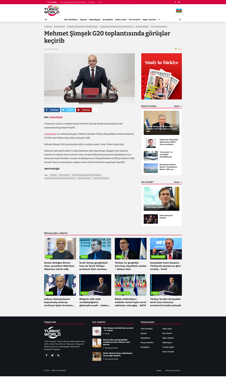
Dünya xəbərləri (158, 257)
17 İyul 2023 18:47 (51, 49)
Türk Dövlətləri (147, 329)
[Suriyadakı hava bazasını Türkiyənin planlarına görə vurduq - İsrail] (166, 248)
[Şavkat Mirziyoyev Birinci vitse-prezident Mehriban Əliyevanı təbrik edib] (161, 123)
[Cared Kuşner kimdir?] (161, 199)
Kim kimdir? (167, 333)
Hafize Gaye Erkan (159, 26)
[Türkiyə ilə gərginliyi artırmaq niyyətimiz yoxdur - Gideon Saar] (131, 248)
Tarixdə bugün (168, 347)
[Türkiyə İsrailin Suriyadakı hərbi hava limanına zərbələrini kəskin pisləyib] (166, 285)
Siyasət (49, 257)
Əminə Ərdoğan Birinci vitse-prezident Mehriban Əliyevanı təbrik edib (59, 265)
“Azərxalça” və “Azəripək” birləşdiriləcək (166, 154)
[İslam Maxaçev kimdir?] (151, 219)
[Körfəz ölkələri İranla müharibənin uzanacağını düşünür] (96, 356)
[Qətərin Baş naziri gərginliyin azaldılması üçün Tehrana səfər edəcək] (96, 343)
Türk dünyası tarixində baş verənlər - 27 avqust (77, 2)
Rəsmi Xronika (168, 352)
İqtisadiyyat (145, 338)
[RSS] (58, 355)
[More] (159, 19)
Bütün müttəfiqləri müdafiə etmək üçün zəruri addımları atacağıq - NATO (130, 302)
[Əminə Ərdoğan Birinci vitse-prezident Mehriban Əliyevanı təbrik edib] (60, 248)
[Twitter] (178, 2)
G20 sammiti (59, 26)
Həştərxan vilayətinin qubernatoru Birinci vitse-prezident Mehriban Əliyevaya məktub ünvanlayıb (169, 144)
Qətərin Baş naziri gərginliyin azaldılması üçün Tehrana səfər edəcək (116, 342)
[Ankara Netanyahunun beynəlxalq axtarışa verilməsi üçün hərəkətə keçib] (60, 285)
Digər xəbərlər (168, 338)
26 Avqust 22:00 (111, 359)
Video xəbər (167, 329)
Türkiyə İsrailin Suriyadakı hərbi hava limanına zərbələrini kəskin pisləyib (165, 302)
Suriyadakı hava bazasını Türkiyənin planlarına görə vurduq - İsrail (165, 265)
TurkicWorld (56, 117)
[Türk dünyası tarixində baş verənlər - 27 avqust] (96, 331)
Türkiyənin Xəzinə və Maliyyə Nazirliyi (117, 26)
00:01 (107, 334)
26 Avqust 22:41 (111, 348)
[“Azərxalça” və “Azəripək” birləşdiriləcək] (151, 155)
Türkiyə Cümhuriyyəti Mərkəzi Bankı (82, 26)
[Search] (180, 19)
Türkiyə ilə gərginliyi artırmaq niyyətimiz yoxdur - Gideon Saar (131, 265)
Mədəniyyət (167, 342)
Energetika (145, 347)
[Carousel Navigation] (131, 2)
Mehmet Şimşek (142, 26)
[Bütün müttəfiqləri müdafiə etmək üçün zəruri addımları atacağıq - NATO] (131, 285)
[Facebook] (175, 2)
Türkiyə (48, 26)
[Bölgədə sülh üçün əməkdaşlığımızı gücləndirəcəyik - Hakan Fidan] (95, 285)
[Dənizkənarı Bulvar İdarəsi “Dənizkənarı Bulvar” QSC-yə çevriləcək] (151, 168)
